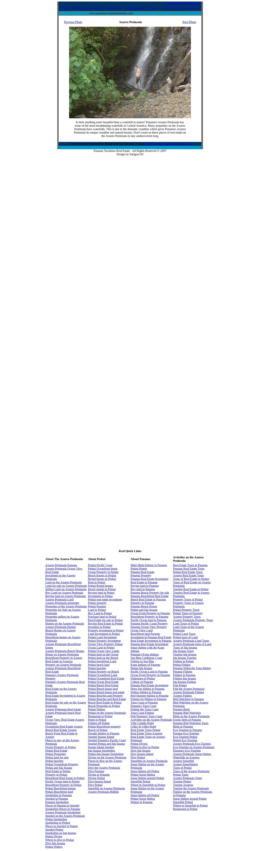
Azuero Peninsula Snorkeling (63, 812)
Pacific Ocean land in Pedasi (62, 781)
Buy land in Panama (143, 589)
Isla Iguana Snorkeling (101, 750)
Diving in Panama (99, 774)
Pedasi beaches (54, 760)
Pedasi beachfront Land (102, 661)
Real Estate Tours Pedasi (145, 730)
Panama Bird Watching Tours (190, 723)
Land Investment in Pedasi (104, 633)
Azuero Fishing (182, 695)
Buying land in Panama (145, 585)
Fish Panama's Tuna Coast (146, 716)
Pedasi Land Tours (184, 633)
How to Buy (114, 8)
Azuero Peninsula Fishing (188, 692)
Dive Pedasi (95, 785)
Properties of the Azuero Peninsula (66, 606)
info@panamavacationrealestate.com (168, 143)
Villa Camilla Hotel (142, 723)
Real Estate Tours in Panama (190, 565)
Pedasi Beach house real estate (106, 692)
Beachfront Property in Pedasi (63, 785)
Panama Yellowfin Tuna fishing (192, 668)
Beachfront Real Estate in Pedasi (65, 778)
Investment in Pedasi (100, 596)
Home (64, 8)
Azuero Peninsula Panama (61, 565)
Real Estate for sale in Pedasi (105, 620)
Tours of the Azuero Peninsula (191, 771)
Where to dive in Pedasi (59, 839)
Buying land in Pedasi (101, 592)
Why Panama (95, 8)
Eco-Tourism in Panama (187, 730)
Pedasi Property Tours (186, 609)
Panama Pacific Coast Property (149, 623)
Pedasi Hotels (139, 568)
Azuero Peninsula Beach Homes (64, 651)
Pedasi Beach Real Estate (103, 685)
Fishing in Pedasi (183, 661)
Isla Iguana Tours (183, 651)
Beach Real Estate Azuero (61, 730)
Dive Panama (96, 771)
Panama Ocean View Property (149, 627)
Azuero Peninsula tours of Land (192, 644)
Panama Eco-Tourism (186, 733)
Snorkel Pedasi (54, 829)
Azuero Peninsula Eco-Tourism (192, 743)
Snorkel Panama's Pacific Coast (107, 740)
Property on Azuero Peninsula (63, 664)
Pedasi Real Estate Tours (188, 572)
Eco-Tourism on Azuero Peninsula (193, 747)
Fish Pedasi (180, 685)
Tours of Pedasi (182, 767)
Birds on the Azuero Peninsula (191, 716)
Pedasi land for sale (57, 757)
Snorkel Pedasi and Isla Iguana (106, 743)
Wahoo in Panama (141, 802)
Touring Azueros (183, 785)
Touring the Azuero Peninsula (191, 788)
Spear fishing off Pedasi (145, 771)
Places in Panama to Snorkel (62, 805)
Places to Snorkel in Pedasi (61, 826)
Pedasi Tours (180, 774)
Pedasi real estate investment (105, 599)
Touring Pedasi (182, 781)
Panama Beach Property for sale (150, 592)
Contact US (192, 8)
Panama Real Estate (142, 572)
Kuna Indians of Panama (145, 664)
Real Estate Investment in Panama (151, 640)
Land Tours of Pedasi (186, 623)
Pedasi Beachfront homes (60, 788)
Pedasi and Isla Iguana (58, 767)
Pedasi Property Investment (104, 640)
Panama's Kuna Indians (145, 654)
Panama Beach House (144, 606)
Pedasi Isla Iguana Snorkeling (106, 754)
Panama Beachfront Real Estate (149, 596)
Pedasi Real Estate (56, 750)
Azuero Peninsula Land (59, 599)
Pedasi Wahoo (53, 846)
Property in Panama (142, 603)
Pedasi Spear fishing (143, 774)
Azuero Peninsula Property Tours (193, 620)
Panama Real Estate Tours (188, 568)
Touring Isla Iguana (184, 654)
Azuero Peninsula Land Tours (191, 640)
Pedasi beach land (98, 664)
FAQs (178, 8)
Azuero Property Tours (187, 616)
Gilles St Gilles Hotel (143, 726)
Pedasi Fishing (182, 664)
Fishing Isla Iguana (184, 678)
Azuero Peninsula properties (62, 603)
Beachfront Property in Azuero (63, 657)
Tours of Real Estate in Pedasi (191, 578)
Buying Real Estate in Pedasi (105, 623)
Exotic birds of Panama (187, 719)
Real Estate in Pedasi (57, 771)
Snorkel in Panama (56, 798)
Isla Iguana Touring (184, 657)
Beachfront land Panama (145, 633)
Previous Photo (73, 22)
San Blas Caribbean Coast (146, 657)
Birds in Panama (183, 726)
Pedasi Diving (53, 836)
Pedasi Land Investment (102, 637)
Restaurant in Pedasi (100, 716)
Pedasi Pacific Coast (100, 565)
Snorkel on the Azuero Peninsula (65, 815)
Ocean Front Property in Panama (150, 613)
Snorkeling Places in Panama (62, 809)
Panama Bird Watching (187, 712)
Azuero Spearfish (183, 760)
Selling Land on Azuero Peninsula (65, 589)
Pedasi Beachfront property (104, 726)
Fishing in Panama (184, 675)
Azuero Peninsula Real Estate (63, 709)
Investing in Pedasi (99, 627)
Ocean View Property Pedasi (105, 644)
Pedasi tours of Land (185, 637)
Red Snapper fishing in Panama (149, 695)
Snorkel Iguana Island (101, 736)
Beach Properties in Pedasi (104, 706)
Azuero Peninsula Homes (60, 627)
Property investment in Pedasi (106, 630)
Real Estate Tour (136, 8)
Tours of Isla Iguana (185, 647)
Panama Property (141, 575)
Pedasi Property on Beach (103, 671)
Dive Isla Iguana (55, 843)
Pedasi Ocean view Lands (103, 651)
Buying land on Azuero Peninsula (65, 596)
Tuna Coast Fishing (142, 712)
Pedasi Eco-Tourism (185, 740)
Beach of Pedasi (97, 730)
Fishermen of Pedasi (143, 678)
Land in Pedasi (97, 609)
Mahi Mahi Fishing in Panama (149, 565)
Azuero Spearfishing (185, 764)
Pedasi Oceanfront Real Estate (106, 678)
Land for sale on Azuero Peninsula (66, 585)
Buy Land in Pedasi (100, 613)
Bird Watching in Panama (188, 699)
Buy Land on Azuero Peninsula (64, 592)
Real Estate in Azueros (59, 661)
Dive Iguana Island (99, 781)
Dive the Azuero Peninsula (104, 767)
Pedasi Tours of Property (188, 613)
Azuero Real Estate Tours (188, 575)
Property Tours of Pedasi (188, 599)
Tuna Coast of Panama (144, 702)
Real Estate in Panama (144, 582)
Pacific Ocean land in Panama (149, 620)
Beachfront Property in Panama (149, 616)
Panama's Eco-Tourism (187, 750)
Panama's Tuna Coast (143, 706)
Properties (77, 8)
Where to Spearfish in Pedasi (148, 785)
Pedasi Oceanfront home (102, 568)
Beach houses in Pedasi (102, 575)
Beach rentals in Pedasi (102, 589)
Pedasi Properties (55, 754)
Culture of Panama (142, 682)
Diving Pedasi (96, 778)
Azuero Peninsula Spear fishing (192, 754)
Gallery (154, 8)
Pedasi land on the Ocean (103, 654)
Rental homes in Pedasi (102, 578)
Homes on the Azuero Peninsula (64, 623)
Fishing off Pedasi (99, 723)
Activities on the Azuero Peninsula (151, 719)
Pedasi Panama (97, 606)
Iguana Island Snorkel (101, 747)
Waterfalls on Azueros (186, 757)
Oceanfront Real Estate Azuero (64, 726)
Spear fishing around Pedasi (147, 778)
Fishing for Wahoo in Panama (148, 699)
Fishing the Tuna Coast (144, 709)
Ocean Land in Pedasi (101, 647)
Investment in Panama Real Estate (151, 637)
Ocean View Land (142, 630)
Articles (166, 8)
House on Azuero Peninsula (62, 654)
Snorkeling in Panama (58, 795)
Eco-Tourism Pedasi (185, 736)
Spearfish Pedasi (140, 781)
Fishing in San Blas (142, 661)
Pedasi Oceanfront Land (102, 675)
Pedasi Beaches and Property (105, 695)
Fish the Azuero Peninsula (188, 688)
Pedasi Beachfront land (59, 791)
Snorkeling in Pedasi (57, 822)
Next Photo (189, 22)
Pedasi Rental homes (100, 585)
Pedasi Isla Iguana (141, 668)
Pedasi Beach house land (103, 688)
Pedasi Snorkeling (56, 819)
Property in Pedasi (56, 774)
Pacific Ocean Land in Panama (149, 671)
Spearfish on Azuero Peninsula (106, 788)
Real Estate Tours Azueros (146, 733)
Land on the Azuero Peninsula (63, 582)
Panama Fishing (182, 671)
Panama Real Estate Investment (149, 578)
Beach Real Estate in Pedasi (104, 702)
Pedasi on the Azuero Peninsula (107, 712)
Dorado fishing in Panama (103, 733)
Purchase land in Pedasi (102, 616)
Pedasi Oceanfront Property (61, 764)
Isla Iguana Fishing (184, 682)
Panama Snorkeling (57, 802)
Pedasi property (97, 603)
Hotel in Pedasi (97, 719)
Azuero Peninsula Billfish (103, 791)
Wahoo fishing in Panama (146, 692)
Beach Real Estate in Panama (148, 599)
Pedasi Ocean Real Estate (103, 682)
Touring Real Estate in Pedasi (190, 589)
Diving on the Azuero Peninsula (107, 757)
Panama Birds (181, 709)
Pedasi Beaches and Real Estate (107, 699)
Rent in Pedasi (96, 582)
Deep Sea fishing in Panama (147, 688)
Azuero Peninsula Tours (187, 778)
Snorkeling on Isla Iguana (60, 833)
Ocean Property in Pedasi (60, 747)
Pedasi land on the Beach (103, 657)
